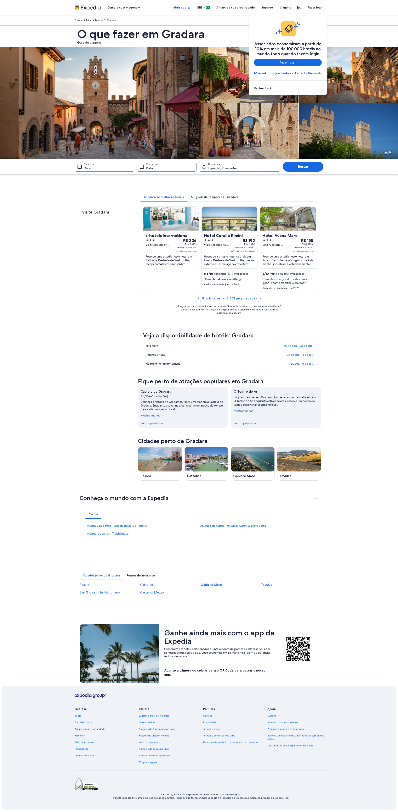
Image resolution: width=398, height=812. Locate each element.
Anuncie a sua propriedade (235, 7)
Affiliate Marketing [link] (85, 755)
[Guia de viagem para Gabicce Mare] (253, 464)
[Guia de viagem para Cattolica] (206, 464)
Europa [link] (79, 20)
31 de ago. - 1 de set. (300, 355)
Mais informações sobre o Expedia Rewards (288, 73)
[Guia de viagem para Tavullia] (299, 464)
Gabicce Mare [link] (211, 584)
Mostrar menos (150, 415)
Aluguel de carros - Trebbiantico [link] (108, 533)
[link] (288, 88)
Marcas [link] (99, 20)
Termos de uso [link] (211, 729)
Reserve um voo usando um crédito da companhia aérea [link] (295, 737)
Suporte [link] (272, 715)
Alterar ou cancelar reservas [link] (282, 722)
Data (87, 168)
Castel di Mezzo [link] (152, 592)
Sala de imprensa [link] (84, 742)
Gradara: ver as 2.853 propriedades (229, 298)
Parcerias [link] (80, 735)
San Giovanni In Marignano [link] (100, 592)
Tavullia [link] (266, 584)
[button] (199, 498)
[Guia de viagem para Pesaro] (160, 464)
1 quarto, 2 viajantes (223, 168)
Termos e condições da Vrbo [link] (219, 735)
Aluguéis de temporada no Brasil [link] (157, 729)
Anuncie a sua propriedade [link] (90, 729)
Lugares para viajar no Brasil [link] (154, 715)
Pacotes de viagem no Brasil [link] (154, 735)
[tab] (164, 196)
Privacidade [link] (209, 722)
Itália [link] (88, 20)
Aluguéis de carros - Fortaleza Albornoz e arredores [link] (233, 525)
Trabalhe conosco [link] (84, 722)
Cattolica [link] (147, 584)
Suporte (267, 7)
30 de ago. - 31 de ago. (298, 346)
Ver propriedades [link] (152, 423)
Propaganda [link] (81, 749)
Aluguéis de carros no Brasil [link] (154, 749)
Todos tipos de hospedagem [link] (155, 755)
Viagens (285, 7)
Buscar (303, 167)
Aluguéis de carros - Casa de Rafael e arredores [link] (117, 525)
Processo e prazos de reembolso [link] (285, 729)
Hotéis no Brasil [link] (147, 722)
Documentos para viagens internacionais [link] (290, 745)
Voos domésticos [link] (148, 742)
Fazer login (315, 7)
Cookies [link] (207, 715)
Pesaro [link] (85, 584)
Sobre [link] (78, 715)
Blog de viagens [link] (148, 762)
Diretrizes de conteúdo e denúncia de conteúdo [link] (230, 742)
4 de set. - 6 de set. (301, 363)
